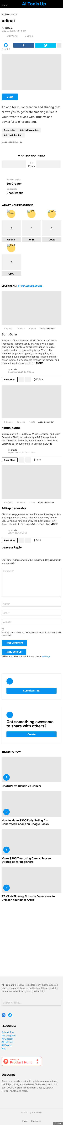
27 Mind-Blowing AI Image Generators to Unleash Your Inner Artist (28, 898)
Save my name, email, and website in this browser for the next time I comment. (31, 633)
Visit (9, 97)
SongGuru (9, 334)
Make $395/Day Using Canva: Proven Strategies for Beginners (26, 860)
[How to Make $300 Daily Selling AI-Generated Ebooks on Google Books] (31, 804)
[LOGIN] (60, 3)
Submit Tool (8, 1032)
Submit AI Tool (31, 690)
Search (58, 1003)
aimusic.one (11, 428)
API (5, 142)
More (39, 363)
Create (31, 734)
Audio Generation (30, 286)
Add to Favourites (29, 130)
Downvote (48, 164)
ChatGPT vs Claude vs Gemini (21, 786)
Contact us (36, 1121)
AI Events (6, 1045)
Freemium (16, 142)
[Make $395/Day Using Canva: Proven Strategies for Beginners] (31, 842)
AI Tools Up (34, 3)
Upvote (14, 164)
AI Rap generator (14, 508)
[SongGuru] (31, 308)
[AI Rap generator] (31, 482)
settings (46, 656)
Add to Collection (13, 135)
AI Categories (9, 1035)
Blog (4, 1048)
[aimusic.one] (31, 401)
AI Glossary (7, 1038)
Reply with (14, 651)
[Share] (23, 45)
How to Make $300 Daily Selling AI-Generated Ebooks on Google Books (25, 822)
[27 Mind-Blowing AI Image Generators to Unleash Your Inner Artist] (31, 880)
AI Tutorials (7, 1042)
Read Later (9, 130)
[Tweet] (45, 45)
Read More (9, 379)
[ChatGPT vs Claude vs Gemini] (31, 769)
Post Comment (14, 642)
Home (24, 1121)
